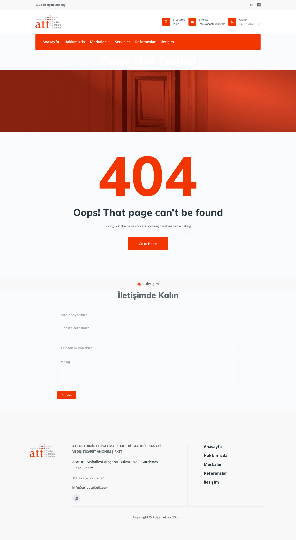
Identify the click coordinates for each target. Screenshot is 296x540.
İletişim (167, 41)
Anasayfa (50, 41)
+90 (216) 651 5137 (250, 24)
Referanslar (145, 41)
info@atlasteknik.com (212, 24)
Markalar (98, 41)
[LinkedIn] (259, 4)
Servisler (122, 41)
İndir (176, 24)
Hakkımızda (74, 41)
